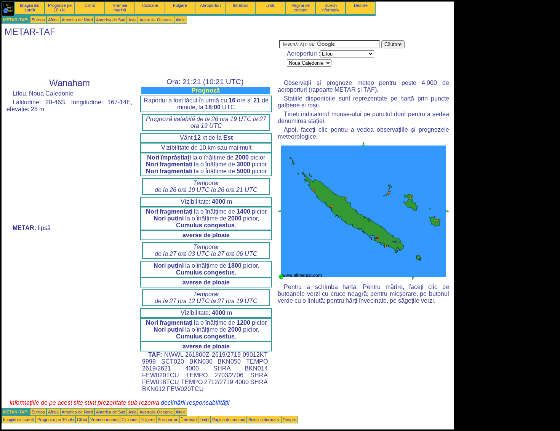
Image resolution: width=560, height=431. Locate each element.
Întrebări (240, 5)
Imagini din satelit (29, 7)
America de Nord (77, 20)
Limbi (270, 5)
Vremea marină (120, 7)
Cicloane (150, 5)
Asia (132, 20)
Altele (181, 20)
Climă (90, 5)
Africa (53, 20)
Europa (38, 20)
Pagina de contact (300, 7)
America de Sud (110, 20)
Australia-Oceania (156, 20)
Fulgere (180, 5)
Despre (361, 5)
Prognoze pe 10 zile (60, 7)
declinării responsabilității (195, 402)
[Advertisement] (140, 57)
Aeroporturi (210, 5)
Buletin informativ (330, 7)
